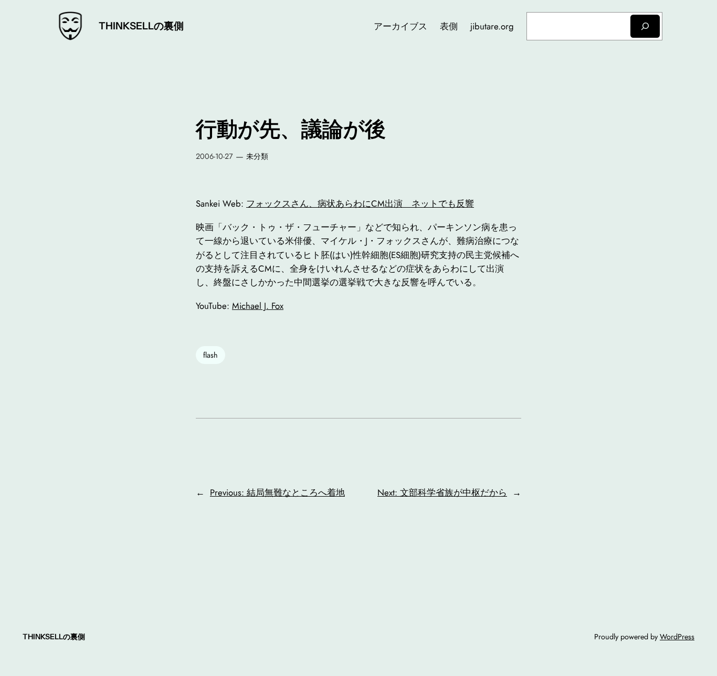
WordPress (677, 636)
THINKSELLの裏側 (141, 25)
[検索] (645, 26)
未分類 (257, 156)
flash (210, 355)
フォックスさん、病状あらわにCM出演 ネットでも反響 (360, 203)
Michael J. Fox (257, 305)
